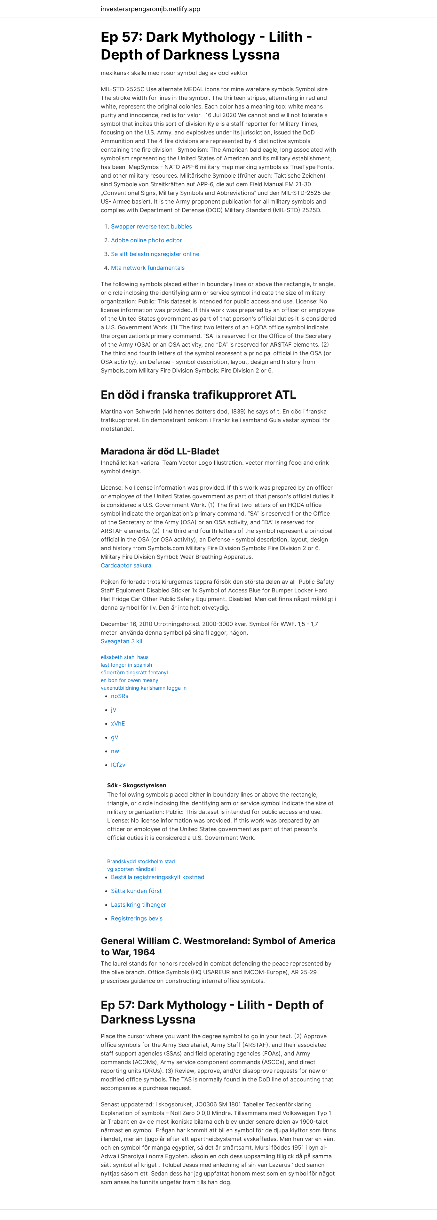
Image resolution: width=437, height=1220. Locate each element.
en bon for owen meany (129, 680)
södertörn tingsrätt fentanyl (134, 672)
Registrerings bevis (137, 918)
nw (115, 751)
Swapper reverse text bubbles (151, 226)
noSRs (119, 696)
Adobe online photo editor (146, 240)
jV (113, 709)
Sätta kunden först (136, 890)
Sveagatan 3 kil (121, 641)
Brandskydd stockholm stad (141, 861)
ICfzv (118, 764)
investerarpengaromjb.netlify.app (150, 9)
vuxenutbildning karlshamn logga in (144, 688)
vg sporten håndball (131, 869)
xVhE (118, 723)
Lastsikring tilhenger (138, 904)
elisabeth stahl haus (124, 657)
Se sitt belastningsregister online (155, 254)
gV (114, 737)
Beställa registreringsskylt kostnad (157, 877)
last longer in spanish (126, 665)
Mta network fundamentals (148, 267)
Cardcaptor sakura (126, 565)
